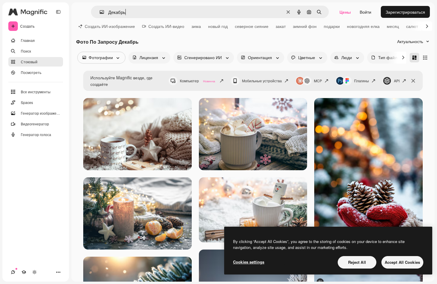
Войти (365, 12)
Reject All (357, 262)
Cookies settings (248, 262)
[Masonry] (414, 57)
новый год (218, 26)
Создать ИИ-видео (166, 26)
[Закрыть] (413, 80)
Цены (345, 12)
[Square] (425, 57)
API (397, 80)
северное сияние (251, 26)
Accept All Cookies (402, 262)
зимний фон (305, 26)
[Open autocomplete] (99, 12)
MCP (318, 80)
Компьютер (197, 80)
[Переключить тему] (34, 272)
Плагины (361, 80)
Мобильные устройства (262, 80)
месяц (393, 26)
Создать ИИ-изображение (110, 26)
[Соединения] (13, 272)
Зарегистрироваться (405, 12)
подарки (332, 26)
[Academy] (24, 272)
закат (281, 26)
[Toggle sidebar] (58, 12)
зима (196, 26)
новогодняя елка (363, 26)
